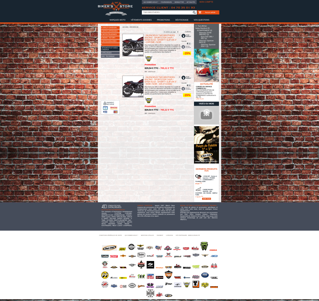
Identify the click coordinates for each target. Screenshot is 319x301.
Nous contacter (159, 25)
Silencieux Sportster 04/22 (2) (206, 41)
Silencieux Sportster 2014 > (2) (208, 45)
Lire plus (200, 99)
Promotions (163, 20)
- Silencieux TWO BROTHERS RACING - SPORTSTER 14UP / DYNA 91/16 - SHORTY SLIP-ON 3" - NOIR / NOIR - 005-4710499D (161, 80)
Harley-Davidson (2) (202, 28)
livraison (169, 235)
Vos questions (201, 20)
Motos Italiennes (109, 34)
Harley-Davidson (109, 28)
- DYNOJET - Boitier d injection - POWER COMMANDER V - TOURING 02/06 (206, 179)
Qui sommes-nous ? (151, 2)
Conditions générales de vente (110, 235)
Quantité (184, 41)
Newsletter (179, 2)
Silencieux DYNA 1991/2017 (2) (205, 33)
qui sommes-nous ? (131, 235)
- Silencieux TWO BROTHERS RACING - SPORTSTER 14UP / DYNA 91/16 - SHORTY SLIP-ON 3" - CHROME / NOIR (161, 38)
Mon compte (206, 2)
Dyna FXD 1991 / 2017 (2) (207, 37)
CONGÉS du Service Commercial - (204, 87)
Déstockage (181, 20)
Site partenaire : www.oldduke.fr (188, 235)
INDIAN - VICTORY (108, 38)
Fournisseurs (166, 2)
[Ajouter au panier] (186, 47)
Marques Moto (117, 20)
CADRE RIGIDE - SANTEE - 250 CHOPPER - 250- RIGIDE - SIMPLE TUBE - (206, 193)
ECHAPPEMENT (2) (204, 30)
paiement (160, 235)
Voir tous (206, 199)
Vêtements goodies (141, 20)
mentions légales (147, 235)
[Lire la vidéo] (206, 124)
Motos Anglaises (109, 41)
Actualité (206, 84)
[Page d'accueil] (115, 15)
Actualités (191, 2)
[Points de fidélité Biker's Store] (206, 163)
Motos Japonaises (110, 31)
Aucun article (210, 12)
